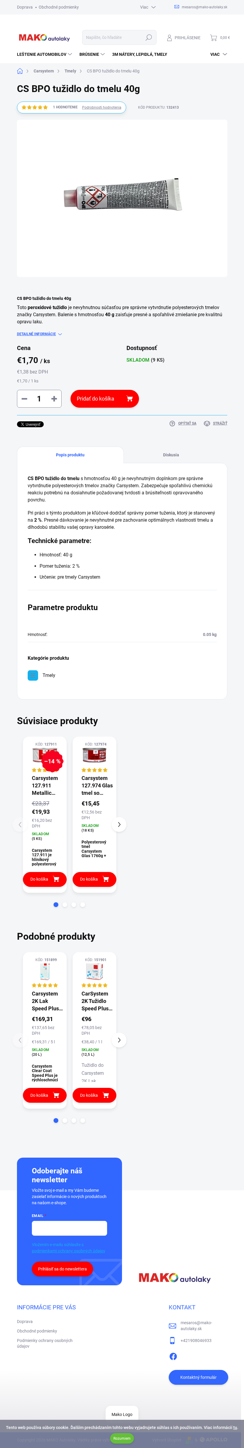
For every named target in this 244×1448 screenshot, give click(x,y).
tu (235, 1427)
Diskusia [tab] (171, 454)
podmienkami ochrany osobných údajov (68, 1250)
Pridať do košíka (95, 398)
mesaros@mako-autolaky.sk (196, 1325)
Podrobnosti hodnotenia (101, 107)
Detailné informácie (36, 334)
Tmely (49, 675)
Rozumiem (122, 1438)
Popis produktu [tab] (70, 454)
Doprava (25, 7)
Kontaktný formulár (198, 1377)
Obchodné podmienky (59, 7)
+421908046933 (196, 1340)
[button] (55, 905)
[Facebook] (173, 1355)
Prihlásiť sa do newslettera (62, 1269)
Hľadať (148, 37)
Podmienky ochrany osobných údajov (45, 1343)
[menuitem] (45, 54)
